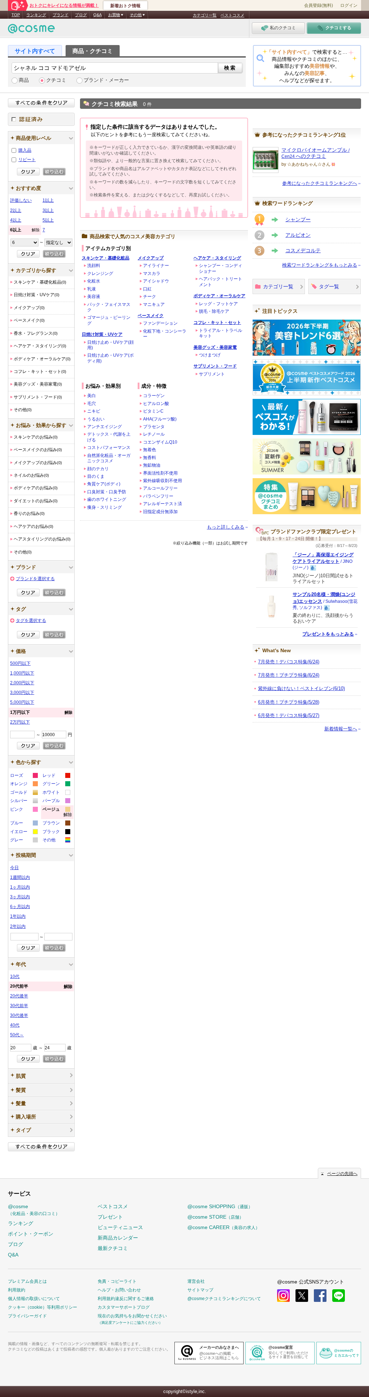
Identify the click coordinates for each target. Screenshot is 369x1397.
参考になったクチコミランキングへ (319, 183)
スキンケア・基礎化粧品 (105, 258)
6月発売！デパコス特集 (288, 715)
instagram (283, 1295)
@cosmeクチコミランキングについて (224, 1298)
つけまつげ (210, 354)
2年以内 (18, 926)
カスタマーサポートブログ (124, 1307)
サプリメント (212, 374)
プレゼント (110, 1217)
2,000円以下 (22, 682)
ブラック (56, 832)
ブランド (60, 15)
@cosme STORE (215, 1217)
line (338, 1295)
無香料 (149, 457)
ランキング (36, 15)
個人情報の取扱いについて (34, 1298)
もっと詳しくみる (225, 527)
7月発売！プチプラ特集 (288, 675)
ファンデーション (160, 323)
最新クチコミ (113, 1248)
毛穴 (91, 403)
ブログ (81, 15)
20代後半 (19, 995)
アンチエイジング (104, 426)
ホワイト (56, 793)
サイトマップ (200, 1290)
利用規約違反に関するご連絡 (126, 1298)
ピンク (23, 810)
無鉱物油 (151, 465)
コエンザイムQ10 (160, 442)
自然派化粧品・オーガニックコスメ (108, 458)
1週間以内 (20, 877)
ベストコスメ (232, 15)
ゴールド (23, 793)
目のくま (96, 476)
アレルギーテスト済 (162, 503)
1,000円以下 (22, 673)
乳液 (91, 289)
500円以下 (20, 663)
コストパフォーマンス (108, 447)
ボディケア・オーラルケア (219, 295)
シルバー (23, 801)
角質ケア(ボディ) (103, 483)
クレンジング (100, 273)
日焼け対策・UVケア (102, 334)
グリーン (56, 784)
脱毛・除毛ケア (214, 311)
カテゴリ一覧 (205, 15)
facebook (320, 1295)
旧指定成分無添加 (160, 511)
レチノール (154, 434)
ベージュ (57, 813)
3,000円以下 (22, 692)
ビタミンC (153, 411)
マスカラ (151, 273)
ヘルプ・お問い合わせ (119, 1290)
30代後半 (19, 1015)
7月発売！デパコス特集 (288, 661)
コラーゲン (154, 395)
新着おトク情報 (125, 5)
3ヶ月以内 (20, 896)
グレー (23, 840)
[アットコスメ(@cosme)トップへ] (31, 30)
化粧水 (93, 281)
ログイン (348, 5)
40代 (14, 1025)
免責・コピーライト (117, 1281)
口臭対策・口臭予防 (106, 491)
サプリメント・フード (215, 366)
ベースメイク (151, 315)
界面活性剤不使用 (160, 473)
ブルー (23, 823)
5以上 (48, 220)
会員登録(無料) (318, 5)
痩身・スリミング (104, 507)
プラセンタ (154, 426)
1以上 (48, 200)
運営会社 (196, 1281)
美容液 (93, 296)
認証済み (41, 119)
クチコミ (56, 80)
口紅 (147, 289)
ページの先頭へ (342, 1173)
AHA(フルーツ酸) (160, 419)
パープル (56, 801)
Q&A (97, 15)
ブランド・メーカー (106, 80)
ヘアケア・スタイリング (217, 258)
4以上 (15, 220)
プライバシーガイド (27, 1315)
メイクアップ (151, 258)
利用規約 (16, 1290)
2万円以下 (20, 722)
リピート (27, 159)
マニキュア (154, 304)
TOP (16, 15)
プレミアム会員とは (27, 1281)
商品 (24, 80)
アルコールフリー (160, 488)
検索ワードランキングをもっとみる (319, 265)
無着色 (149, 449)
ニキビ (93, 411)
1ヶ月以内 (20, 887)
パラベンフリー (158, 496)
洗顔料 (93, 265)
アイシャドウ (156, 281)
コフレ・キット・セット (217, 322)
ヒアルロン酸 (156, 403)
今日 (14, 867)
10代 (14, 976)
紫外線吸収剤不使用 (162, 480)
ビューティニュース (120, 1227)
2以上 (15, 210)
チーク (149, 296)
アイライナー (156, 265)
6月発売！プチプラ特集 (288, 702)
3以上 (48, 210)
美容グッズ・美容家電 (215, 347)
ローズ (23, 776)
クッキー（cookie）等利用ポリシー (42, 1307)
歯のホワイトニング (106, 499)
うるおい (96, 419)
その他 (56, 840)
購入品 (24, 150)
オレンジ (23, 784)
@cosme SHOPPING (220, 1206)
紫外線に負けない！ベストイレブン (301, 688)
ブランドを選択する (35, 578)
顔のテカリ (98, 468)
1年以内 (18, 916)
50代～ (17, 1034)
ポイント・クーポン (30, 1234)
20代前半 (41, 986)
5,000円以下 (22, 702)
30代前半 (19, 1005)
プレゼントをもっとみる (328, 634)
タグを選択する (31, 620)
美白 (91, 395)
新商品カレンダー (118, 1238)
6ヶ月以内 (20, 906)
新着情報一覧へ (340, 728)
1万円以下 (41, 712)
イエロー (23, 832)
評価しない (21, 200)
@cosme (34, 1210)
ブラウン (56, 823)
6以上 (25, 229)
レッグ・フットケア (218, 303)
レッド (56, 776)
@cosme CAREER (223, 1227)
